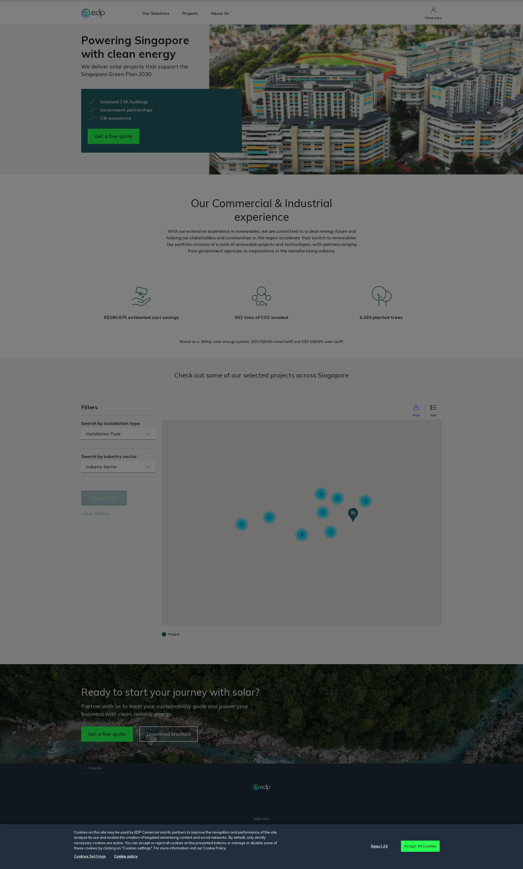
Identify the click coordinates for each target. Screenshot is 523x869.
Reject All (379, 846)
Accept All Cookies (420, 846)
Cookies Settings (90, 856)
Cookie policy (126, 856)
